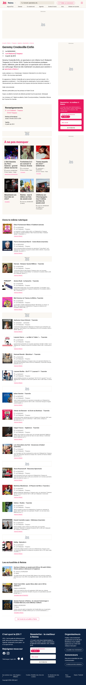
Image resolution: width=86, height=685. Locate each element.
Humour (32, 43)
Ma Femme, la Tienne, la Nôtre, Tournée (28, 298)
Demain (20, 6)
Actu (62, 6)
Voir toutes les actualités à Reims (27, 619)
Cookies (28, 675)
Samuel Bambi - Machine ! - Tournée (27, 354)
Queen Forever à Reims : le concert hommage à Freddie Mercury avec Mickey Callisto (31, 601)
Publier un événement (66, 3)
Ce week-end (31, 6)
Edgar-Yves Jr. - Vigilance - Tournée (26, 427)
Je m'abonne (71, 128)
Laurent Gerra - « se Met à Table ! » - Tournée (30, 337)
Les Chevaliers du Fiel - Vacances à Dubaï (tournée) (29, 445)
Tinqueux (14, 43)
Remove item (69, 116)
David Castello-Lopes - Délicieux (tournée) (29, 520)
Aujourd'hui (10, 6)
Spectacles (26, 43)
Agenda (41, 6)
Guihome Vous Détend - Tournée (26, 320)
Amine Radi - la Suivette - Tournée (26, 281)
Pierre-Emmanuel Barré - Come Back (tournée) (31, 241)
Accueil (4, 43)
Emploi (76, 675)
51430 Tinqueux (12, 113)
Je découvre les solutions (74, 664)
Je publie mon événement (74, 650)
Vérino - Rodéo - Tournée (23, 503)
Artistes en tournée (73, 6)
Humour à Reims (18, 236)
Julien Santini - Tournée (22, 393)
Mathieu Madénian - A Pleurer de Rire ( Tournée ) (32, 485)
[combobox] (71, 116)
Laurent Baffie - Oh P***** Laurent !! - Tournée (30, 371)
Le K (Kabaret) (10, 53)
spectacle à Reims (11, 69)
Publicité (80, 675)
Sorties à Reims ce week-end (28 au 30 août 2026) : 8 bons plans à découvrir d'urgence (32, 568)
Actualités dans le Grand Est (21, 595)
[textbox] (70, 116)
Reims (10, 3)
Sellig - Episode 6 (20, 542)
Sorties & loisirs (52, 6)
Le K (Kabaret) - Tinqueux (15, 110)
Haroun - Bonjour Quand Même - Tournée (29, 264)
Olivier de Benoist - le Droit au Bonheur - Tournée (31, 410)
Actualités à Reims (18, 612)
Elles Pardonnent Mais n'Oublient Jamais (29, 224)
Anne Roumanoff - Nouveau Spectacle (28, 468)
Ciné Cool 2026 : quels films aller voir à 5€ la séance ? (30, 584)
